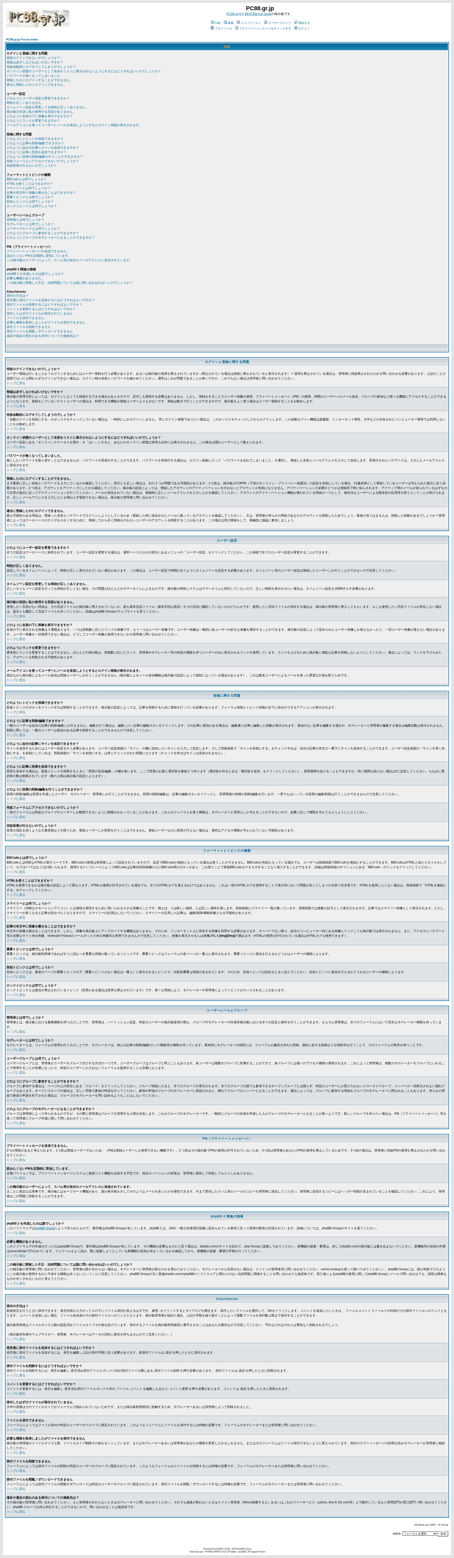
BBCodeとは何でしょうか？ (27, 179)
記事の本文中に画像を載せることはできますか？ (41, 192)
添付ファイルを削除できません (29, 327)
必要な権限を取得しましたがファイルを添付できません (46, 322)
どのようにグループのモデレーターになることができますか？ (51, 237)
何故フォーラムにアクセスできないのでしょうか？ (43, 161)
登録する (304, 22)
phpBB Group (44, 1228)
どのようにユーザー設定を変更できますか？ (38, 98)
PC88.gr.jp (233, 14)
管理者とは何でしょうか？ (25, 220)
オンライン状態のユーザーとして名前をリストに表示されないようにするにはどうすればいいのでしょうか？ (84, 71)
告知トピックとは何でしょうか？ (30, 201)
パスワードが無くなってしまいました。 (35, 76)
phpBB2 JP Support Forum (251, 1551)
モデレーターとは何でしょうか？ (30, 224)
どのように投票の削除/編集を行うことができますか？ (45, 156)
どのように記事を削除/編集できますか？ (35, 143)
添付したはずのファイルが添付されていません (40, 313)
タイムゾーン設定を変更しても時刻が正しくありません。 (48, 107)
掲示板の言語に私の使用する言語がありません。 (41, 112)
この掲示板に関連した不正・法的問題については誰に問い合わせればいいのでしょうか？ (70, 283)
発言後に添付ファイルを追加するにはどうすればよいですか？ (51, 300)
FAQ (218, 22)
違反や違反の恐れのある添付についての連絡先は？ (43, 336)
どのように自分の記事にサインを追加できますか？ (43, 148)
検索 (231, 22)
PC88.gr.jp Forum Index (22, 39)
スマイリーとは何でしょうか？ (29, 188)
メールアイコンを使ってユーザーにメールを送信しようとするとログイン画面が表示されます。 (74, 125)
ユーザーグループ (279, 22)
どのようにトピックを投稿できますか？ (35, 139)
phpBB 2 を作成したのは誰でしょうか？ (35, 274)
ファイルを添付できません (25, 318)
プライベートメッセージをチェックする (265, 28)
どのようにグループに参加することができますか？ (43, 233)
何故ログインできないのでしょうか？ (33, 58)
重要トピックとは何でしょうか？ (30, 197)
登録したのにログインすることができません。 (40, 80)
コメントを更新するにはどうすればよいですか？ (41, 309)
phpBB (219, 1548)
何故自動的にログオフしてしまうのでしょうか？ (41, 67)
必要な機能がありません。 (25, 278)
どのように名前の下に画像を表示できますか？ (40, 116)
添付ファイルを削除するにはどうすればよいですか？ (44, 304)
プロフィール (223, 28)
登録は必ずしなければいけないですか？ (35, 62)
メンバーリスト (251, 22)
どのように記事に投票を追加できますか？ (36, 152)
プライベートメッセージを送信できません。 (38, 251)
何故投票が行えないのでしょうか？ (32, 165)
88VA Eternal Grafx (258, 14)
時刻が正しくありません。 (25, 103)
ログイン (304, 28)
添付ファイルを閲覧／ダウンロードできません (40, 331)
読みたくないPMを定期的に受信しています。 (39, 256)
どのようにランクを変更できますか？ (33, 120)
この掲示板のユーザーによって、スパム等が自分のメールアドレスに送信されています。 (70, 260)
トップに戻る (16, 383)
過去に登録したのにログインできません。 (36, 84)
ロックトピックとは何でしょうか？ (32, 206)
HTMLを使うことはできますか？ (30, 184)
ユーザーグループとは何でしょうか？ (33, 228)
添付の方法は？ (18, 295)
